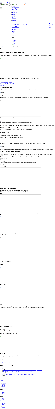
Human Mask (14, 15)
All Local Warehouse (25, 24)
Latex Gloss (13, 39)
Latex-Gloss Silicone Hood (15, 27)
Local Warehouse (24, 23)
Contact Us (50, 27)
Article (44, 24)
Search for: (1, 365)
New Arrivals (13, 19)
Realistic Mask (14, 40)
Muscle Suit (13, 14)
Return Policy (3, 393)
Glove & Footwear (4, 385)
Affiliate (3, 394)
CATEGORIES (2, 380)
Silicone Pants (14, 16)
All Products (13, 6)
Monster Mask (14, 13)
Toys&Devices (14, 18)
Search (1, 3)
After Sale (50, 25)
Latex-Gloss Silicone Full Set (15, 8)
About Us (3, 398)
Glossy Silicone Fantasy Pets (15, 7)
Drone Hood (13, 11)
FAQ (48, 22)
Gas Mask (13, 10)
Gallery (39, 24)
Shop (12, 5)
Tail (12, 17)
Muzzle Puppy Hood (14, 12)
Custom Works (32, 24)
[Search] (1, 8)
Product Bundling (14, 20)
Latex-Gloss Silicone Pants (15, 9)
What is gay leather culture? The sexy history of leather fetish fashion (9, 362)
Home (1, 24)
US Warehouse (24, 25)
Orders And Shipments (52, 24)
